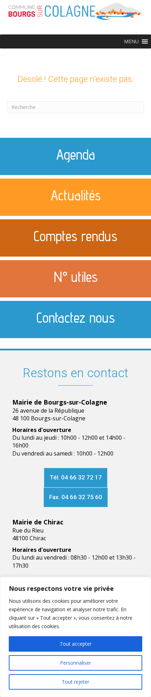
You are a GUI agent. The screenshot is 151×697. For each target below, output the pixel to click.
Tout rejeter (75, 681)
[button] (131, 41)
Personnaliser (75, 662)
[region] (75, 637)
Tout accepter (76, 643)
